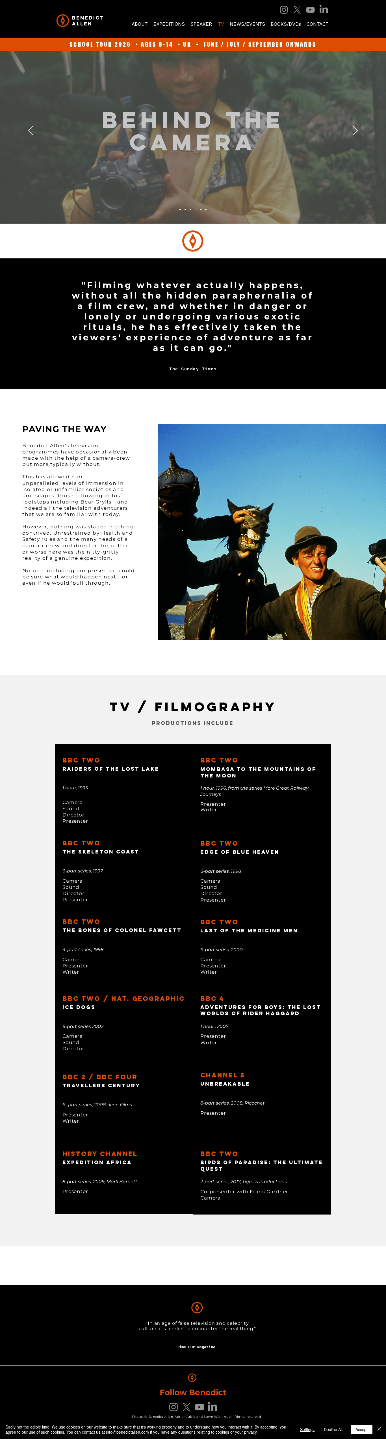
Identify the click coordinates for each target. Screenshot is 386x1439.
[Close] (379, 1429)
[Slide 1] (180, 209)
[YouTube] (310, 10)
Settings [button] (307, 1429)
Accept (361, 1429)
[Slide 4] (190, 209)
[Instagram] (284, 10)
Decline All (333, 1429)
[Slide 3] (185, 209)
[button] (286, 24)
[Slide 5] (195, 209)
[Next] (355, 131)
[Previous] (30, 131)
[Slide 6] (206, 209)
